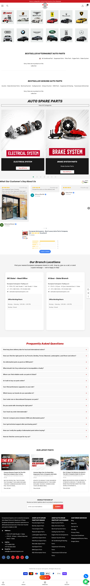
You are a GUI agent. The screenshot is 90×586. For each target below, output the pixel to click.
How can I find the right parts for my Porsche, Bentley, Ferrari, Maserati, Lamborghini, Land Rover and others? (45, 356)
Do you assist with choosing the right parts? (45, 405)
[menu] (2, 6)
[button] (1, 208)
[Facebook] (3, 557)
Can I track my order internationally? (45, 412)
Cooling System (36, 86)
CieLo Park (38, 192)
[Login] (83, 6)
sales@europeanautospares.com (18, 291)
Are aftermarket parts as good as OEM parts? (45, 362)
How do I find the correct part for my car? (45, 437)
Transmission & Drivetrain (81, 86)
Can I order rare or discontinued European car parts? (45, 399)
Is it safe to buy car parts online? (45, 381)
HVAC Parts (56, 86)
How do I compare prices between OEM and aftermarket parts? (45, 418)
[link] (22, 134)
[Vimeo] (27, 557)
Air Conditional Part (47, 58)
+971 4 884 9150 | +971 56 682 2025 (19, 289)
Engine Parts (76, 58)
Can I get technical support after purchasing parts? (45, 424)
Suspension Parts (59, 58)
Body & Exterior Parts (13, 86)
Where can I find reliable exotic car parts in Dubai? (45, 374)
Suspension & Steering (66, 86)
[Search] (7, 6)
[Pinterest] (13, 557)
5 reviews (37, 194)
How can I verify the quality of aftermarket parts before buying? (45, 430)
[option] (15, 473)
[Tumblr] (17, 557)
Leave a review (45, 251)
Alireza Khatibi (9, 194)
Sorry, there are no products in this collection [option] (33, 65)
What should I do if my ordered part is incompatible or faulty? (45, 368)
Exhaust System (47, 86)
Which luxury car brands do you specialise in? (45, 393)
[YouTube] (22, 557)
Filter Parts (68, 58)
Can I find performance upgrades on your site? (45, 387)
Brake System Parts (67, 162)
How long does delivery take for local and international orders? (45, 349)
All (40, 58)
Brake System (85, 58)
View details (7, 488)
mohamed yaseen (71, 192)
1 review (68, 194)
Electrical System (26, 86)
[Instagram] (8, 557)
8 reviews (7, 196)
